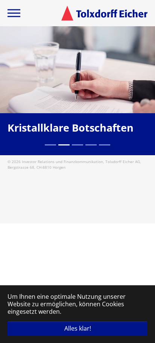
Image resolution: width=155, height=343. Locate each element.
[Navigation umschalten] (14, 13)
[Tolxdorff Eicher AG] (104, 13)
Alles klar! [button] (77, 328)
